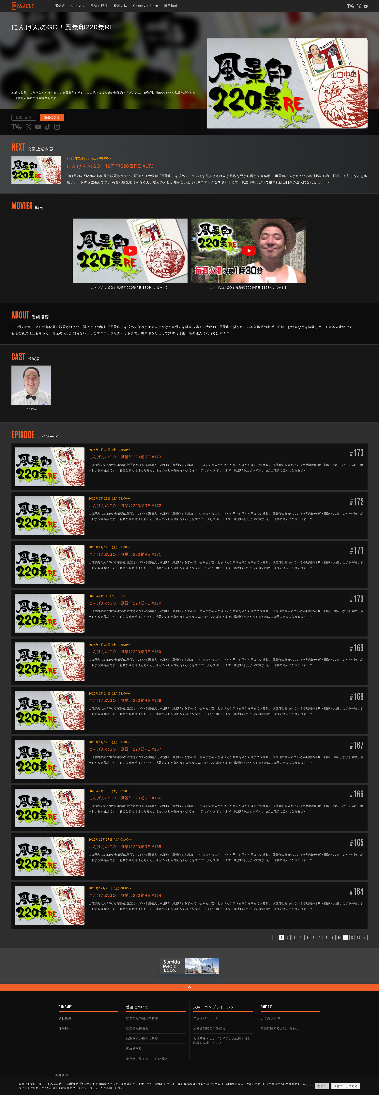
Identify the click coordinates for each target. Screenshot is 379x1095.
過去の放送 (52, 117)
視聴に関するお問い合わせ (280, 1028)
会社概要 (65, 1018)
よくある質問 (270, 1018)
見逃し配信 (99, 6)
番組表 (60, 6)
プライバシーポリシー (209, 1018)
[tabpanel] (130, 254)
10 (339, 937)
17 (352, 937)
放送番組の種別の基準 (142, 1038)
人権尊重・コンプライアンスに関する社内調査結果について (222, 1041)
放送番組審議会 (137, 1028)
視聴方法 (120, 6)
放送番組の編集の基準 (142, 1018)
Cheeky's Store (145, 6)
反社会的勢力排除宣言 (209, 1028)
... (345, 937)
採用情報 (171, 6)
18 (358, 937)
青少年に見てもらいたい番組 (147, 1058)
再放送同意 (134, 1048)
